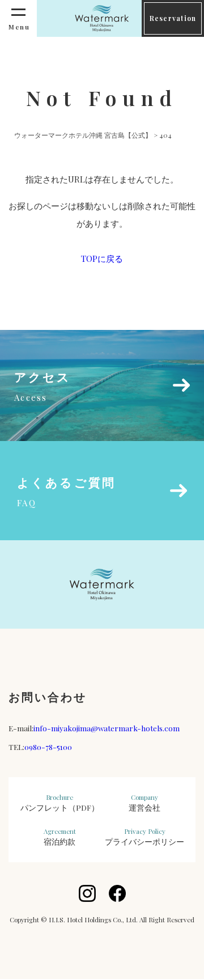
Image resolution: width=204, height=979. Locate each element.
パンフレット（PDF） (59, 802)
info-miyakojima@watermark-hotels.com (106, 728)
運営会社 (144, 802)
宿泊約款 (60, 836)
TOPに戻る (102, 258)
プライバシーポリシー (144, 836)
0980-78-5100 (48, 746)
